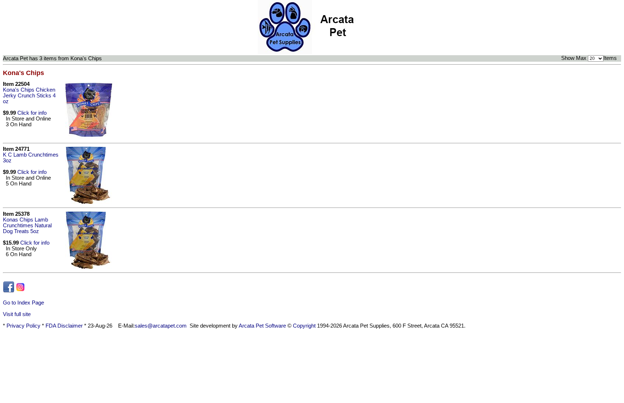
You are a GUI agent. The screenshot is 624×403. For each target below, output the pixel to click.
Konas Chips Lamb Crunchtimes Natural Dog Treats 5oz (27, 225)
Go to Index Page (23, 303)
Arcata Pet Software (262, 326)
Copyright (304, 326)
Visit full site (17, 314)
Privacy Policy (23, 326)
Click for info (32, 113)
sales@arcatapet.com (161, 326)
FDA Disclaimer (64, 326)
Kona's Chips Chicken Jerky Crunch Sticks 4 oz (29, 95)
